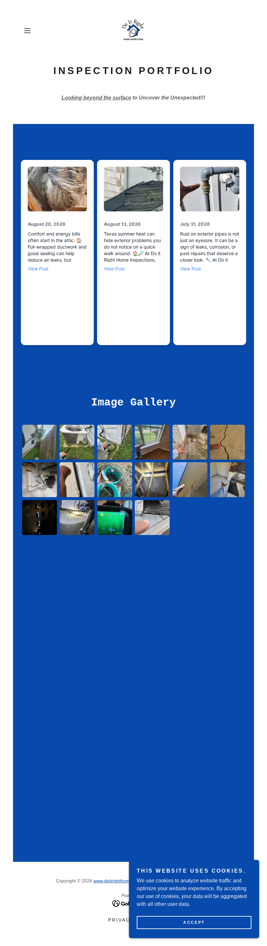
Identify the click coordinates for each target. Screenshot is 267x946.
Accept (193, 922)
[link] (133, 31)
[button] (38, 30)
